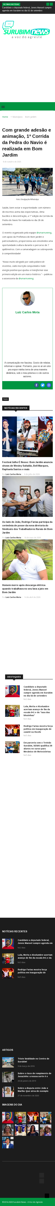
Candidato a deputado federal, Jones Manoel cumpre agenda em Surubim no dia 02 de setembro (35, 943)
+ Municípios (17, 116)
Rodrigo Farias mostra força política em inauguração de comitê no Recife (38, 729)
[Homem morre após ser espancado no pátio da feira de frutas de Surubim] (45, 1135)
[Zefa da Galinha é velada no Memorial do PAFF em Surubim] (7, 1135)
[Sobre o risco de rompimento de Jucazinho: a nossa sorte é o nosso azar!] (8, 1077)
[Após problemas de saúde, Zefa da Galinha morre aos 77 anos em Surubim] (33, 1135)
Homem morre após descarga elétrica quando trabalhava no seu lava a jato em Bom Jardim (25, 589)
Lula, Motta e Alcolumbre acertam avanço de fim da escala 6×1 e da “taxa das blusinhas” (35, 958)
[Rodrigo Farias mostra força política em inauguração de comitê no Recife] (13, 731)
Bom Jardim (30, 116)
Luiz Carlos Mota (13, 474)
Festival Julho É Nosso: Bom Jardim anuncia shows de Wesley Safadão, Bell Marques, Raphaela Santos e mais (27, 466)
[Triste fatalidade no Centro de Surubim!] (8, 1063)
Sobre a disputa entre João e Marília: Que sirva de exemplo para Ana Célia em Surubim (33, 1091)
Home (5, 116)
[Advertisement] (27, 69)
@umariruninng (44, 232)
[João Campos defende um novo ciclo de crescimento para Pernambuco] (7, 1147)
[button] (47, 4)
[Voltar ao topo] (47, 1196)
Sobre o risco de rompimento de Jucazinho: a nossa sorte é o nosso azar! (34, 1076)
